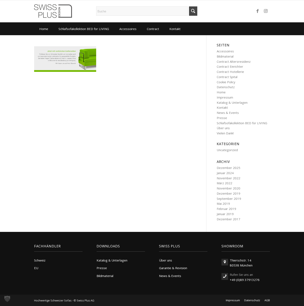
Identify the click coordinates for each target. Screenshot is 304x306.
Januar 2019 (225, 214)
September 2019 (229, 198)
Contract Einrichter (230, 66)
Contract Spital (227, 77)
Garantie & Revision (173, 268)
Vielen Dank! (225, 133)
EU (36, 268)
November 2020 (228, 188)
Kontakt (222, 107)
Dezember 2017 (228, 219)
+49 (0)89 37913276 (245, 280)
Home (221, 92)
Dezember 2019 (228, 193)
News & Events (228, 113)
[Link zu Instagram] (266, 11)
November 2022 (228, 178)
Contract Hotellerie (230, 72)
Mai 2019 (223, 203)
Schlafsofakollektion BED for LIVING (242, 123)
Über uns (223, 128)
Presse (222, 118)
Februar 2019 (226, 209)
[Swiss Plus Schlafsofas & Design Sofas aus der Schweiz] (53, 11)
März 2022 (224, 183)
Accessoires (225, 51)
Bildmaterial (225, 56)
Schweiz (39, 260)
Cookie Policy (226, 82)
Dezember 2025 (228, 168)
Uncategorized (227, 150)
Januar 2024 (225, 173)
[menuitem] (43, 29)
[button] (7, 299)
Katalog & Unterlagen (232, 102)
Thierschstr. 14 (240, 260)
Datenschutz (226, 87)
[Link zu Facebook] (257, 11)
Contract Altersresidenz (234, 61)
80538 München (241, 265)
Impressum (225, 97)
